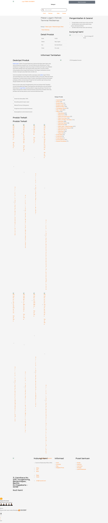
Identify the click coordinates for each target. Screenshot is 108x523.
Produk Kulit (59, 136)
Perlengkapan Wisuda (61, 108)
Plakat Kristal (61, 124)
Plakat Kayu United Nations (35, 389)
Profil (44, 13)
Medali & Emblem (60, 106)
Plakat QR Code (61, 129)
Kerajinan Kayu (59, 103)
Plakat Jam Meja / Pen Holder (65, 119)
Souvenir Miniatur (60, 139)
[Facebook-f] (15, 494)
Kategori (53, 4)
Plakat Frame (61, 114)
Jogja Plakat (22, 88)
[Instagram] (26, 494)
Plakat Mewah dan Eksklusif (64, 128)
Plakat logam (16, 63)
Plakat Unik (60, 133)
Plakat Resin (61, 131)
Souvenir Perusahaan (61, 141)
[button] (82, 2)
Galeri (58, 13)
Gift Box (58, 101)
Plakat (62, 26)
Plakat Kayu (60, 121)
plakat (41, 75)
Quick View (13, 145)
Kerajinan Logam (60, 105)
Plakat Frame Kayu (62, 118)
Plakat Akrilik (61, 113)
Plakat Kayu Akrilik (62, 123)
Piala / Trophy (59, 109)
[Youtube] (22, 494)
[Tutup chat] (0, 507)
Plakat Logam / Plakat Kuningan (52, 26)
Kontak (64, 13)
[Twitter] (18, 494)
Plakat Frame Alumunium (64, 116)
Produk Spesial (59, 138)
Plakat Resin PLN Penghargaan (25, 229)
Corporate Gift (59, 100)
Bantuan (50, 13)
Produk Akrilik (59, 134)
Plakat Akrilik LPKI (35, 201)
